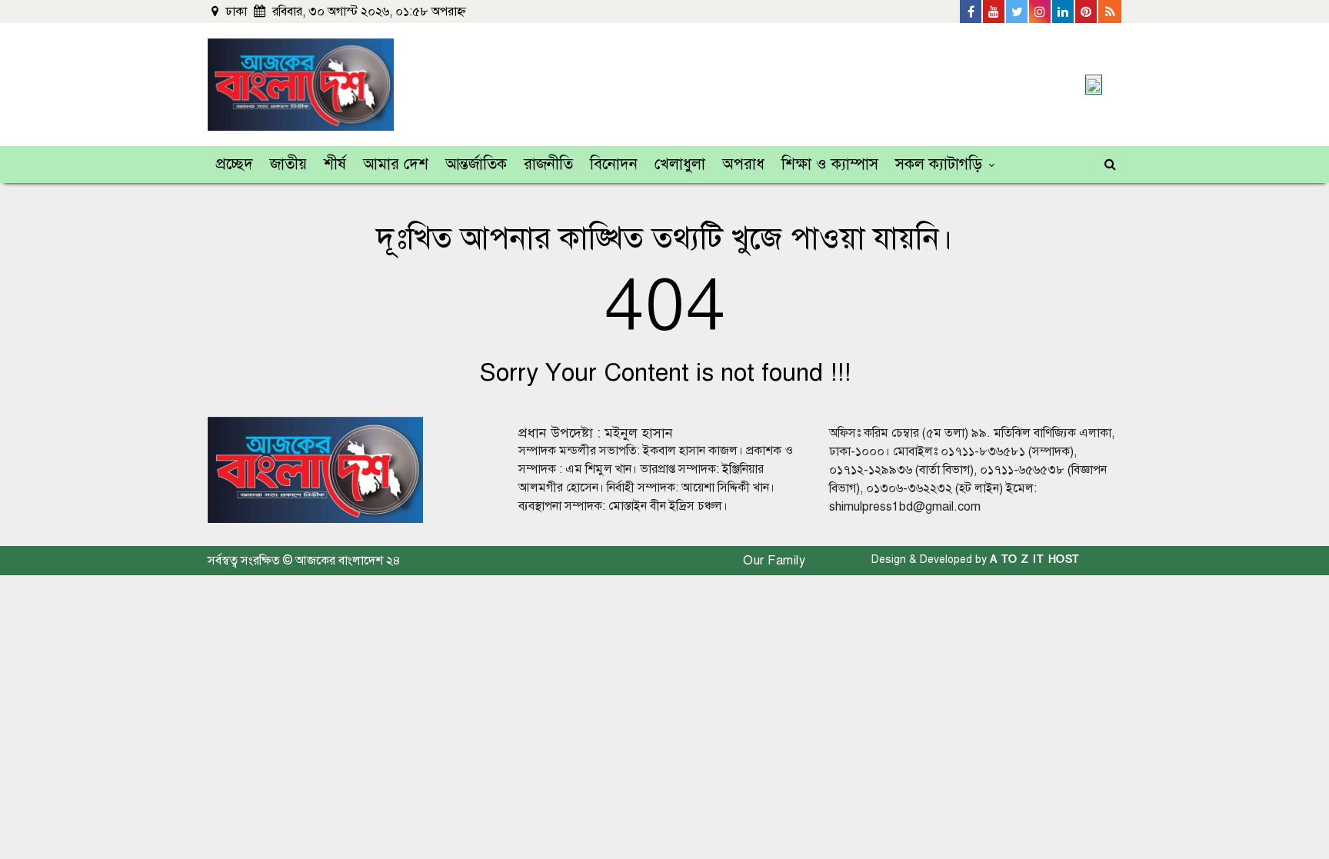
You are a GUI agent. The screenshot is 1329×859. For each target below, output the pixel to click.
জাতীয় (288, 164)
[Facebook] (971, 11)
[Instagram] (1040, 11)
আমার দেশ (395, 164)
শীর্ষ (335, 164)
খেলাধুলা (680, 164)
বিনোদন (614, 164)
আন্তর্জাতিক (476, 164)
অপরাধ (743, 164)
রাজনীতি (548, 164)
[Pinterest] (1086, 11)
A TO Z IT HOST (1035, 559)
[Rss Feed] (1109, 11)
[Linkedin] (1063, 11)
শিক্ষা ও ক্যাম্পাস (829, 164)
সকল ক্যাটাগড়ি (938, 164)
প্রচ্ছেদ (234, 164)
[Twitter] (1017, 11)
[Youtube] (994, 11)
